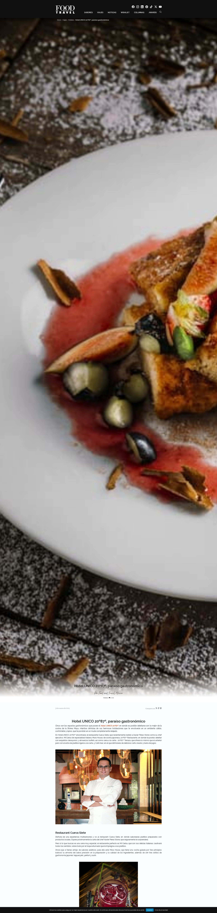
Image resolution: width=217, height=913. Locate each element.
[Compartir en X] (157, 708)
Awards (153, 12)
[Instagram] (137, 7)
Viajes (100, 12)
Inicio (59, 20)
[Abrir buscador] (160, 12)
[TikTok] (151, 7)
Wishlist (125, 12)
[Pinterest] (146, 7)
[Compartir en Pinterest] (161, 708)
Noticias (112, 12)
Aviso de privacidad (161, 910)
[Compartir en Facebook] (159, 708)
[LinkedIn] (142, 7)
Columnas (139, 12)
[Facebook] (133, 7)
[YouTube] (160, 7)
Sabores (88, 12)
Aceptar (149, 910)
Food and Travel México (111, 693)
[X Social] (155, 7)
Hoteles (71, 20)
